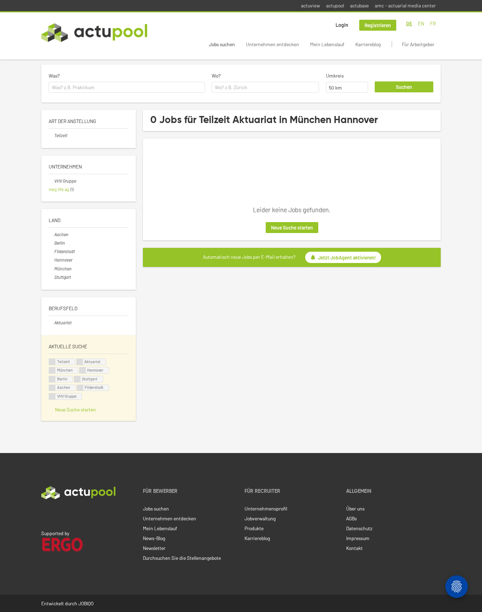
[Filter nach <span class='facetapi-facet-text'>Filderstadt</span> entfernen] (80, 388)
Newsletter (154, 548)
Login (342, 25)
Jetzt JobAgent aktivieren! (347, 258)
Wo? (216, 76)
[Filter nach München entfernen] (51, 268)
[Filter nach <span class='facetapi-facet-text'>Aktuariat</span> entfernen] (80, 362)
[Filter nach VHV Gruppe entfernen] (51, 181)
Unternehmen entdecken (272, 44)
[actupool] (94, 32)
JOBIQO (86, 603)
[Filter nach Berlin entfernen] (51, 243)
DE (409, 23)
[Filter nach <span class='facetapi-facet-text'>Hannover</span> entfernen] (82, 370)
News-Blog (154, 538)
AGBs (351, 518)
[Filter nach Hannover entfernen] (51, 260)
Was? (54, 76)
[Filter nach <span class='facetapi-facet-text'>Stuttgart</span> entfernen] (77, 379)
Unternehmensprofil (266, 509)
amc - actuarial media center (405, 5)
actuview (310, 5)
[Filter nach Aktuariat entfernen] (51, 322)
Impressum (357, 538)
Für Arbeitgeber (418, 44)
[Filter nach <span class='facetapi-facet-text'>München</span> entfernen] (52, 370)
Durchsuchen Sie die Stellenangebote (182, 558)
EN (421, 23)
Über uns (355, 509)
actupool (335, 5)
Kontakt (354, 548)
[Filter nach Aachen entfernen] (51, 234)
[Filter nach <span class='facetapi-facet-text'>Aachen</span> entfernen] (52, 388)
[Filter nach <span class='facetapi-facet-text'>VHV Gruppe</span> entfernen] (52, 396)
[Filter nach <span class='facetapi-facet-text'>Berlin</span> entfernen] (52, 379)
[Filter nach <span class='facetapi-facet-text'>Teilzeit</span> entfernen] (52, 362)
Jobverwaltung (260, 518)
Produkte (254, 528)
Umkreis (335, 76)
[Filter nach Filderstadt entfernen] (51, 251)
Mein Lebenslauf (327, 44)
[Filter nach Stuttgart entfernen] (51, 277)
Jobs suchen (222, 44)
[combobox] (127, 87)
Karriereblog (368, 44)
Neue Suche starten (292, 228)
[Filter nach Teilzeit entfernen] (51, 135)
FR (433, 23)
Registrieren (377, 25)
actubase (359, 5)
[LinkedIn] (45, 514)
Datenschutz (359, 528)
